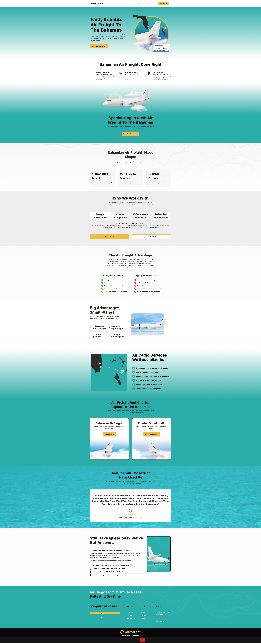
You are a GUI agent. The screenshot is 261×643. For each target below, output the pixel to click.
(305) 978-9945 (160, 619)
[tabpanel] (130, 226)
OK (142, 639)
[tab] (100, 216)
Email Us (158, 615)
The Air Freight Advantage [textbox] (130, 255)
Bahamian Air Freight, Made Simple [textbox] (130, 154)
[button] (127, 517)
